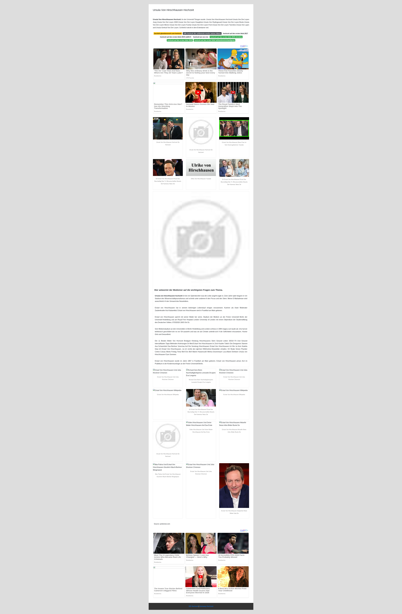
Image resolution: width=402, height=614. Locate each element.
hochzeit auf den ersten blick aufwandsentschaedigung (214, 40)
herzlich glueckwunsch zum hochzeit (167, 33)
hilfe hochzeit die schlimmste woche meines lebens (202, 33)
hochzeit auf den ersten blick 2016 (179, 40)
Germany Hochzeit (206, 606)
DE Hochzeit (193, 606)
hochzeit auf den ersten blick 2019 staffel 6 (175, 37)
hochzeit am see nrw (200, 37)
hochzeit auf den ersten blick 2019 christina (226, 37)
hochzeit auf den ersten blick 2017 (235, 33)
